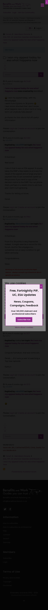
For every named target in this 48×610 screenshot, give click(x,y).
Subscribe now (24, 319)
